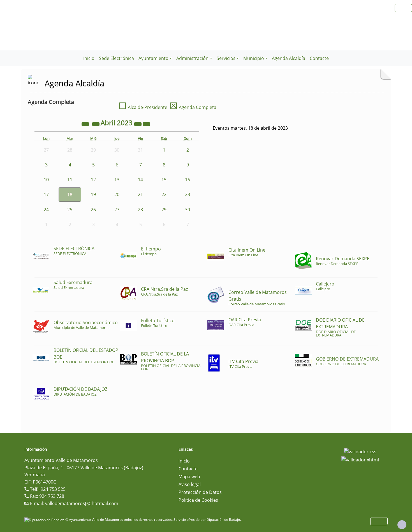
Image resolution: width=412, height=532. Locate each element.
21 (140, 194)
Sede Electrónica (116, 58)
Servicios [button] (226, 58)
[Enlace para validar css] (360, 451)
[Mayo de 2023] (146, 123)
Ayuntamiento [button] (153, 58)
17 (46, 194)
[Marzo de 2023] (96, 123)
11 (69, 179)
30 (187, 209)
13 (116, 179)
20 (116, 194)
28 (140, 209)
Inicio (88, 58)
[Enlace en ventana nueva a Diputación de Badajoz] (44, 519)
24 (46, 209)
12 (93, 179)
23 (187, 194)
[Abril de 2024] (138, 123)
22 (163, 194)
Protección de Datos (200, 492)
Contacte (319, 58)
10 (46, 179)
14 (140, 179)
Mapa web (189, 476)
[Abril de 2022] (86, 123)
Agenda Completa (193, 107)
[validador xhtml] (360, 459)
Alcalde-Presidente (143, 107)
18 (69, 194)
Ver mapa (34, 474)
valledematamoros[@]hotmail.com (81, 503)
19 (93, 194)
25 (69, 209)
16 (187, 179)
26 (93, 209)
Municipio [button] (253, 58)
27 (116, 209)
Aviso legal (190, 484)
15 (163, 179)
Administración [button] (192, 58)
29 (163, 209)
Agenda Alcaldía (288, 58)
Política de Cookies (198, 500)
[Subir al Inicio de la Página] (401, 524)
